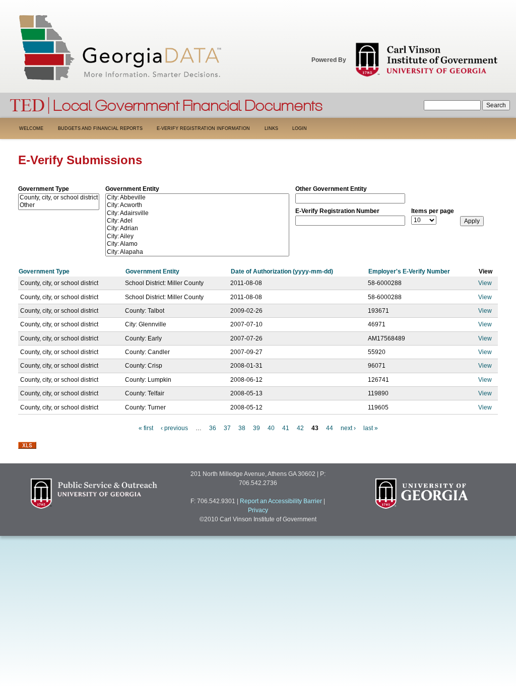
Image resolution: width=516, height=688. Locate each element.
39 (256, 428)
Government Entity (132, 188)
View (485, 283)
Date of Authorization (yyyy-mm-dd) (282, 271)
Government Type (43, 188)
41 (285, 428)
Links (271, 128)
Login (299, 128)
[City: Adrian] (197, 228)
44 (329, 428)
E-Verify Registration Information (203, 128)
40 (271, 428)
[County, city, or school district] (59, 197)
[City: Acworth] (197, 205)
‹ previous (174, 428)
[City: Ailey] (197, 236)
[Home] (167, 104)
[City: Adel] (197, 221)
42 (300, 428)
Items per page (432, 211)
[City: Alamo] (197, 244)
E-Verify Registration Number (337, 211)
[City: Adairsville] (197, 213)
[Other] (59, 205)
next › (348, 428)
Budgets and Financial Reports (100, 128)
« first (146, 428)
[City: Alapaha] (197, 252)
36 (212, 428)
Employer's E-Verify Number (409, 271)
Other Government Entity (331, 188)
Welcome (31, 128)
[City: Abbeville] (197, 197)
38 (241, 428)
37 (227, 428)
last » (370, 428)
